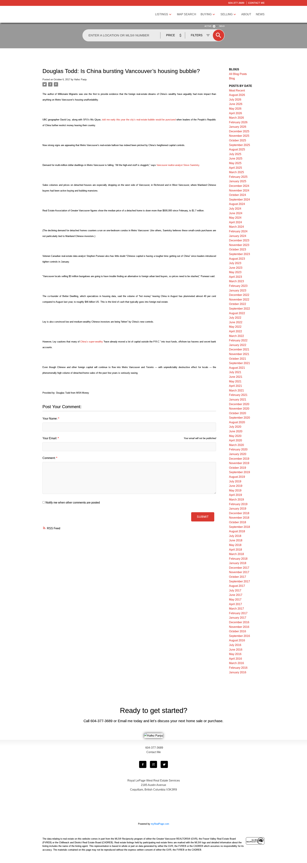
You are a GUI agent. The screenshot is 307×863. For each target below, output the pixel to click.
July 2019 (235, 481)
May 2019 (235, 490)
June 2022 (235, 322)
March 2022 (236, 335)
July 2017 (235, 590)
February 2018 (238, 558)
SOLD (222, 26)
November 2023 (239, 245)
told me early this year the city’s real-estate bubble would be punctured (139, 119)
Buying (206, 14)
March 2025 (236, 172)
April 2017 (235, 604)
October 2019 (237, 467)
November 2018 (239, 517)
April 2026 (235, 113)
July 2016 (235, 644)
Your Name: (50, 418)
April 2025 (235, 167)
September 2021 (239, 363)
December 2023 (239, 240)
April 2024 (235, 222)
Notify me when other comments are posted (72, 502)
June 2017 (235, 594)
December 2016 (239, 622)
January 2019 (237, 508)
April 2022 (235, 331)
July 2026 (235, 99)
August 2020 (237, 422)
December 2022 (239, 294)
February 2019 (238, 504)
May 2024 (235, 217)
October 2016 (237, 631)
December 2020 (239, 404)
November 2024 (239, 190)
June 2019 (235, 485)
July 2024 (235, 208)
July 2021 (235, 372)
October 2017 (237, 576)
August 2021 (237, 367)
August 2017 (237, 585)
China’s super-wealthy (91, 341)
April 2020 (235, 440)
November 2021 (239, 354)
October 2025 (237, 140)
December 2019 (239, 458)
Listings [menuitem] (161, 14)
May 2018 (235, 545)
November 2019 (239, 463)
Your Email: (50, 438)
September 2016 (239, 635)
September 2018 (239, 526)
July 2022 (235, 317)
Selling (226, 14)
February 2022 (238, 340)
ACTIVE (207, 26)
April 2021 (235, 385)
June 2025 (235, 158)
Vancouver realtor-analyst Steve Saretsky (178, 165)
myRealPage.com (160, 824)
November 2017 (239, 572)
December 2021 (239, 349)
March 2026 (236, 117)
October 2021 (237, 358)
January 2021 (237, 399)
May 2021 (235, 381)
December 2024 (239, 185)
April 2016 (235, 658)
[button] (142, 764)
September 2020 (239, 417)
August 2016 (237, 640)
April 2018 (235, 549)
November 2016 (239, 626)
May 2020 (235, 435)
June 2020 (235, 431)
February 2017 (238, 613)
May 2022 (235, 326)
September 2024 (239, 199)
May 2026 (235, 108)
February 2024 (238, 231)
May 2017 (235, 599)
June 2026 (235, 103)
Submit (203, 516)
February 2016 (238, 667)
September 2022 (239, 308)
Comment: (49, 457)
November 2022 (239, 299)
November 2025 (239, 135)
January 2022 (237, 345)
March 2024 (236, 226)
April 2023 (235, 276)
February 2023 (238, 285)
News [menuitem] (260, 14)
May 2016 (235, 654)
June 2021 (235, 376)
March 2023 (236, 281)
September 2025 (239, 145)
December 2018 (239, 513)
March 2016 (236, 663)
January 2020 (237, 454)
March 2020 (236, 445)
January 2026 (237, 126)
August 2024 (237, 203)
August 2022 (237, 313)
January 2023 (237, 290)
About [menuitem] (246, 14)
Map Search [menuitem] (186, 14)
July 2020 (235, 426)
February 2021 (238, 394)
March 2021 (236, 390)
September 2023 (239, 254)
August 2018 (237, 531)
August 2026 (237, 94)
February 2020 (238, 449)
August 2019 (237, 476)
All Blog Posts (238, 73)
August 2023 (237, 258)
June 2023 (235, 267)
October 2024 (237, 194)
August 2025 (237, 149)
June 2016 (235, 649)
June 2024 (235, 213)
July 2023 (235, 263)
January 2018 (237, 563)
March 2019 (236, 499)
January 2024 (237, 235)
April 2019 (235, 494)
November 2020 (239, 408)
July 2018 (235, 535)
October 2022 (237, 303)
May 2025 (235, 163)
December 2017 (239, 567)
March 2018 (236, 554)
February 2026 (238, 122)
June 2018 (235, 540)
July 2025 (235, 154)
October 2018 (237, 522)
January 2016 (237, 672)
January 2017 (237, 617)
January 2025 (237, 181)
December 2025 (239, 131)
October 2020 (237, 413)
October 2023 (237, 249)
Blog (232, 78)
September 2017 (239, 581)
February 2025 (238, 176)
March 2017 (236, 608)
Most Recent (237, 90)
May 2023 (235, 272)
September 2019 (239, 472)
